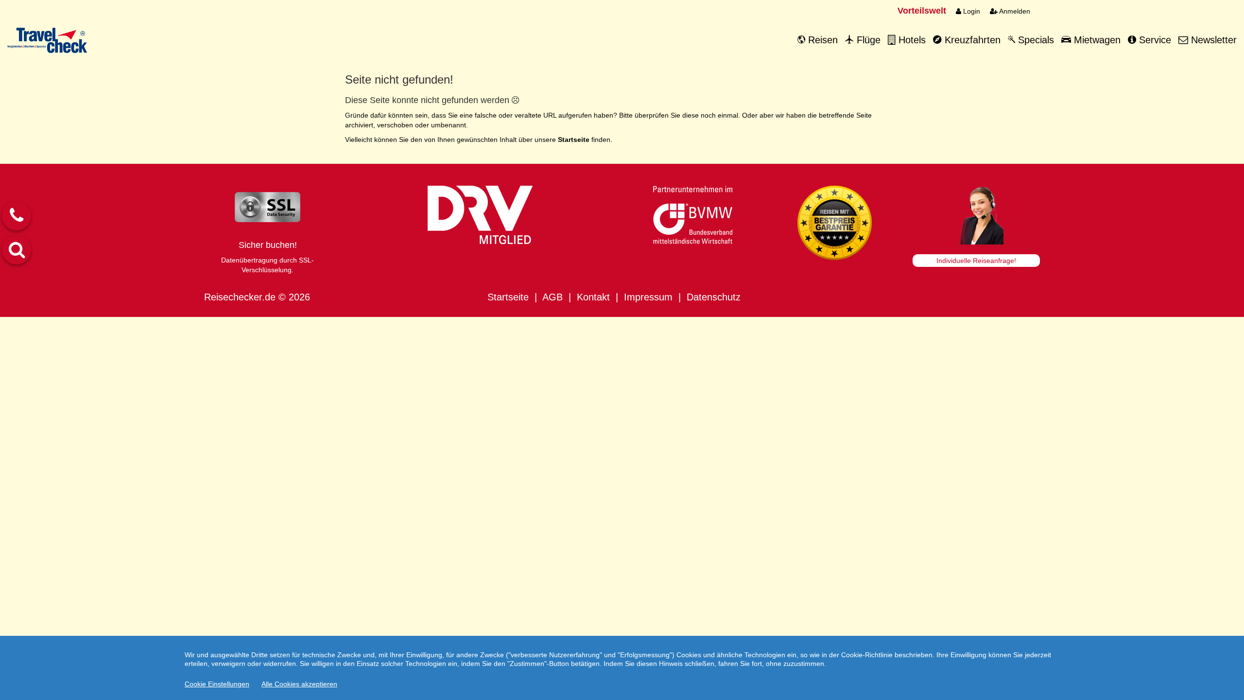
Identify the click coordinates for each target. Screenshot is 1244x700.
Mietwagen (1096, 40)
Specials (1034, 40)
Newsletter (1212, 40)
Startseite (508, 297)
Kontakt (593, 297)
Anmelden (1014, 11)
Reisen (821, 40)
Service (1153, 40)
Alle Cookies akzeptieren (299, 684)
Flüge (867, 40)
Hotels (911, 40)
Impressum (648, 297)
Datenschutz (714, 297)
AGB (552, 297)
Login (970, 11)
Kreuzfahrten (971, 40)
